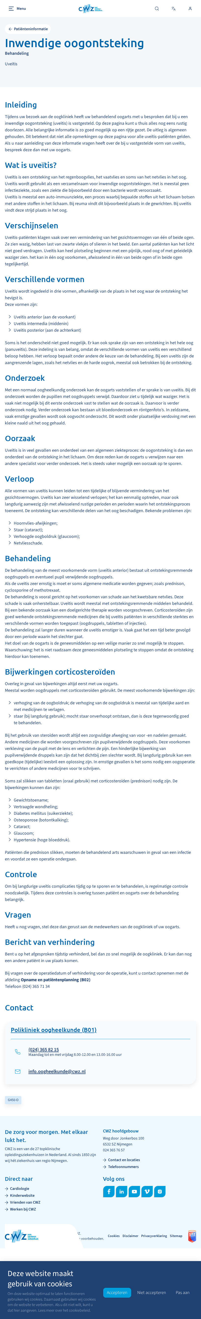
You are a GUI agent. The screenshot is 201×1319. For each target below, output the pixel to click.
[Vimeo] (147, 1191)
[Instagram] (160, 1191)
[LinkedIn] (121, 1191)
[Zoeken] (157, 8)
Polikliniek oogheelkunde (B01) (54, 1030)
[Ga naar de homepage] (90, 8)
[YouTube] (134, 1191)
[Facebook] (109, 1191)
